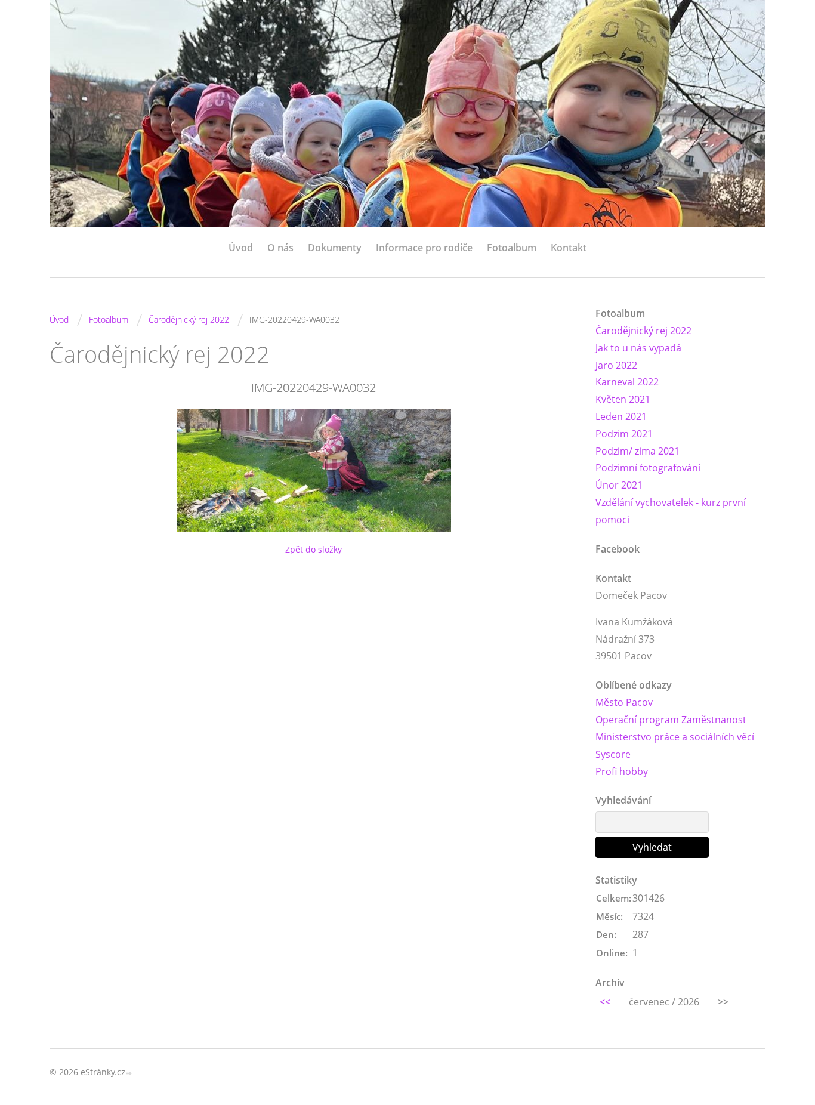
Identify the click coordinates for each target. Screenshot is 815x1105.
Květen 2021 (622, 399)
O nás (280, 247)
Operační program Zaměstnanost (670, 719)
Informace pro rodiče (424, 247)
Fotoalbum (511, 247)
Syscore (613, 754)
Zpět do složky (313, 549)
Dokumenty (335, 247)
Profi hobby (621, 771)
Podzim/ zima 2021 (637, 451)
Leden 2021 (621, 416)
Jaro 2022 (616, 365)
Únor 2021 (619, 485)
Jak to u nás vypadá (638, 347)
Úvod (241, 247)
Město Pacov (624, 702)
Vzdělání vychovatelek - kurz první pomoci (670, 511)
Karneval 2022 (627, 381)
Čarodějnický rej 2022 (189, 319)
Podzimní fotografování (647, 467)
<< (605, 1001)
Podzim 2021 (624, 433)
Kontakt (568, 247)
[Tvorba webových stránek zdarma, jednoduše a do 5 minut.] (129, 1073)
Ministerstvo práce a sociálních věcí (674, 736)
